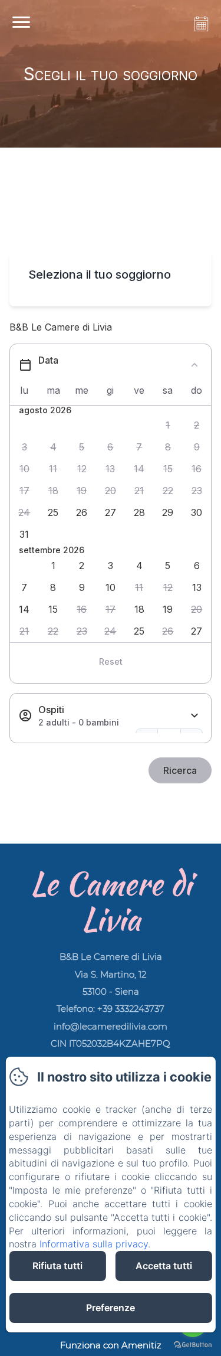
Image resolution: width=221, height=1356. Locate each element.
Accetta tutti (164, 1266)
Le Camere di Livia (111, 901)
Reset (111, 661)
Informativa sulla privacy (93, 1244)
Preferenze (110, 1307)
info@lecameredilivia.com (110, 1026)
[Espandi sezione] (194, 715)
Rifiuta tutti (57, 1266)
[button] (168, 425)
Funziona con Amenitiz (110, 1345)
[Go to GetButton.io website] (193, 1344)
